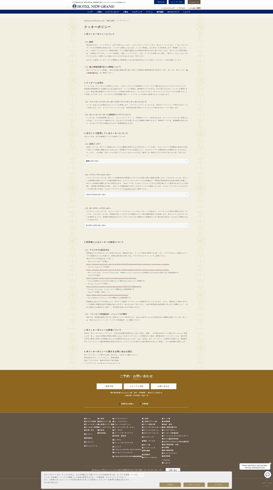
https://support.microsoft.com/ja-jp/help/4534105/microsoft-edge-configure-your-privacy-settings (127, 264)
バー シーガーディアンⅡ (123, 433)
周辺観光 (89, 438)
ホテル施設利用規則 (171, 439)
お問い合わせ (164, 386)
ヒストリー (90, 442)
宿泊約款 (102, 433)
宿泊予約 (109, 386)
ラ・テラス (118, 430)
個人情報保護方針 (170, 427)
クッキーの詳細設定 (171, 433)
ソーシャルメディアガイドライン (176, 436)
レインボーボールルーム (153, 427)
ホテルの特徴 (91, 421)
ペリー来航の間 (149, 424)
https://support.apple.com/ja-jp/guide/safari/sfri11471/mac (111, 278)
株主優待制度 (169, 450)
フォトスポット (92, 424)
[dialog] (136, 480)
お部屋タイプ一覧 (106, 424)
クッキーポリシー (170, 430)
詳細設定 (170, 484)
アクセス (181, 8)
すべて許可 (218, 484)
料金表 (101, 430)
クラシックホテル (150, 457)
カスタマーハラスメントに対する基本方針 (176, 441)
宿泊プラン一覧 (105, 421)
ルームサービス (105, 427)
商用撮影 (147, 450)
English (167, 463)
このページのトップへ (267, 484)
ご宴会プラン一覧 (150, 421)
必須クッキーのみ (194, 484)
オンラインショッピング (123, 452)
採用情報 (167, 456)
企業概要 (145, 403)
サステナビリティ (170, 453)
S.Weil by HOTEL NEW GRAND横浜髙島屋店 (128, 456)
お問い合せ (90, 430)
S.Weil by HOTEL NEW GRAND (127, 449)
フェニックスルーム (151, 430)
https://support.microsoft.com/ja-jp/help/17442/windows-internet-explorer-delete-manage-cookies (127, 270)
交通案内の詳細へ (127, 403)
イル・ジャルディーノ (122, 424)
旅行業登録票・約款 (171, 444)
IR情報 (166, 447)
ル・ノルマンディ (121, 421)
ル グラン (118, 440)
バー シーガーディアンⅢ (123, 442)
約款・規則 (111, 20)
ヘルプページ (130, 189)
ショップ (117, 446)
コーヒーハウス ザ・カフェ (124, 427)
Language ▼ (194, 2)
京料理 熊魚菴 (120, 436)
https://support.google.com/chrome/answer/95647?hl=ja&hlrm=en (113, 286)
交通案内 (147, 454)
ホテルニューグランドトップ (94, 20)
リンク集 (167, 418)
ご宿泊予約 (160, 2)
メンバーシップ (167, 8)
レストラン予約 (176, 2)
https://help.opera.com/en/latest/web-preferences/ (107, 295)
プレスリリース (92, 446)
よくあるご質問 (193, 8)
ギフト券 (147, 445)
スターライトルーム (151, 433)
